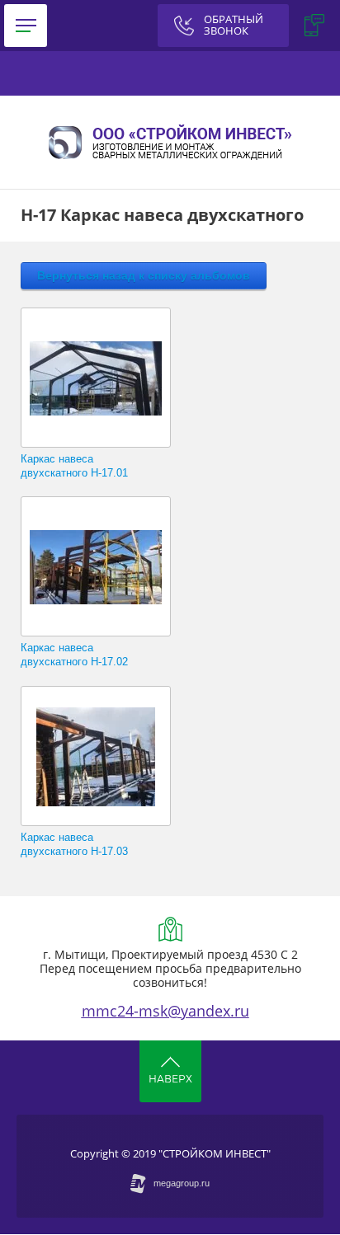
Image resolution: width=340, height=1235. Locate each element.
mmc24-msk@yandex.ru (165, 1011)
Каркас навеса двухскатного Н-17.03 (74, 844)
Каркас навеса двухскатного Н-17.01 (74, 466)
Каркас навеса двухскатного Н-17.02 (74, 654)
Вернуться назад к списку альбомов (143, 275)
